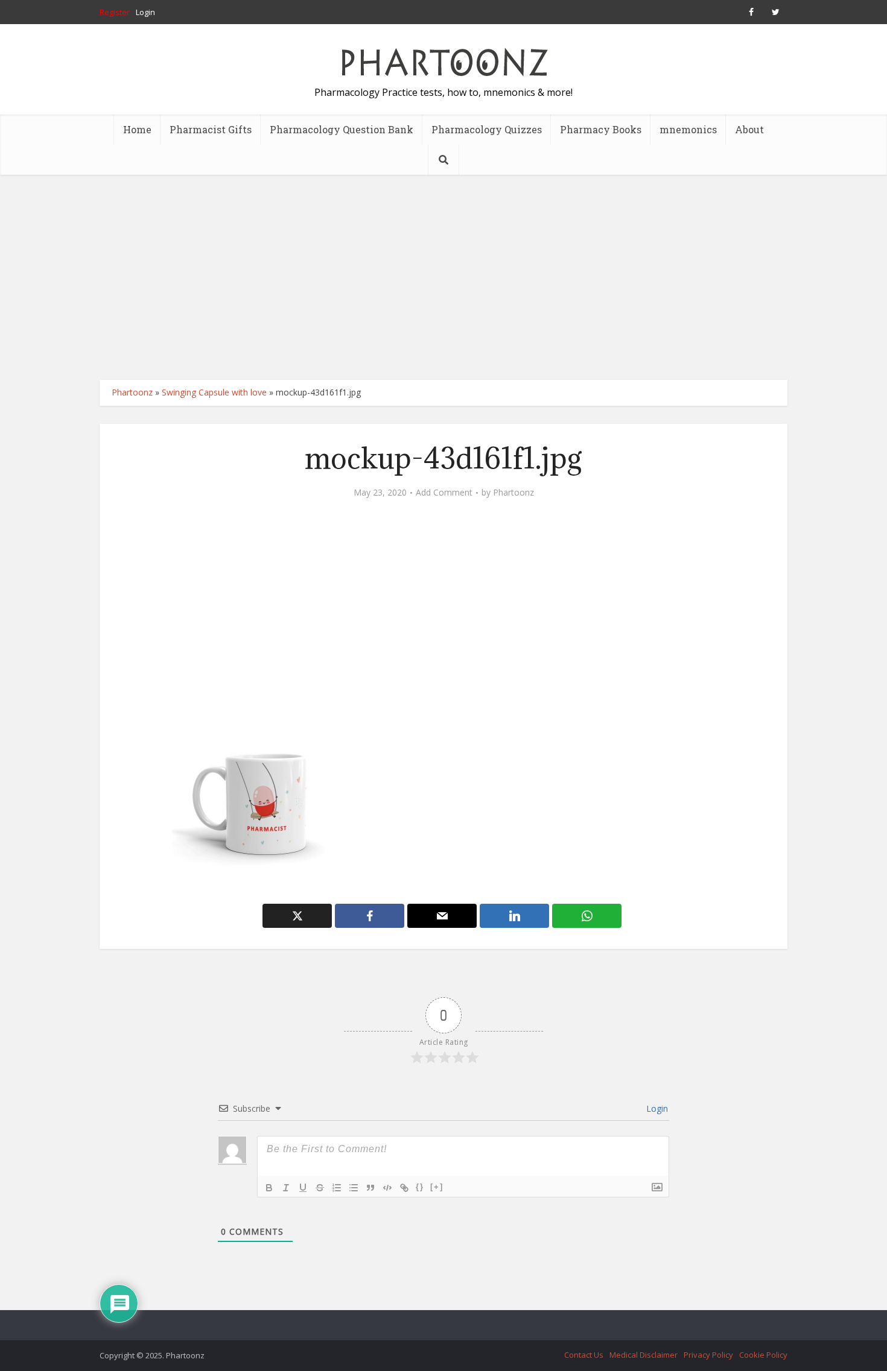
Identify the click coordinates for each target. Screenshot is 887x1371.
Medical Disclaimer (643, 1354)
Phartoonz (132, 392)
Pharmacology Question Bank (341, 129)
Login (145, 12)
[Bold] (269, 1187)
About (749, 129)
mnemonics (688, 129)
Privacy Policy (708, 1354)
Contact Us (583, 1354)
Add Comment (444, 492)
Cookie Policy (763, 1354)
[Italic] (286, 1187)
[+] (437, 1186)
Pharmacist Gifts (211, 129)
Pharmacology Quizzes (486, 129)
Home (137, 129)
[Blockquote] (370, 1187)
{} (420, 1186)
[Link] (404, 1187)
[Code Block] (387, 1187)
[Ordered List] (336, 1187)
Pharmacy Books (600, 129)
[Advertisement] (443, 277)
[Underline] (302, 1187)
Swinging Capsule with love (214, 392)
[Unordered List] (353, 1187)
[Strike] (319, 1187)
